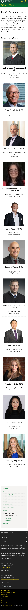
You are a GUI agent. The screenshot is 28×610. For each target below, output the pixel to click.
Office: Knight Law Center (7, 567)
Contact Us (6, 524)
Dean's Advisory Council (11, 516)
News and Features (8, 507)
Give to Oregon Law (9, 513)
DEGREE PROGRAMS (7, 533)
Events (5, 501)
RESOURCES (4, 537)
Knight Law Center (8, 504)
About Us (5, 489)
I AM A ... (3, 541)
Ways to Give (7, 518)
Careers (3, 599)
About (2, 601)
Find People (4, 603)
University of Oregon (7, 606)
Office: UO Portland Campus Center (10, 579)
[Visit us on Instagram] (7, 586)
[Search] (22, 1)
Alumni (5, 498)
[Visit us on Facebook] (2, 586)
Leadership (6, 492)
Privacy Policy (4, 597)
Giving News (7, 521)
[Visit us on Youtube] (4, 586)
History (5, 510)
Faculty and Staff (8, 495)
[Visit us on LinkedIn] (10, 586)
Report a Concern (5, 590)
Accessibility (4, 595)
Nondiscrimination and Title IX (8, 592)
